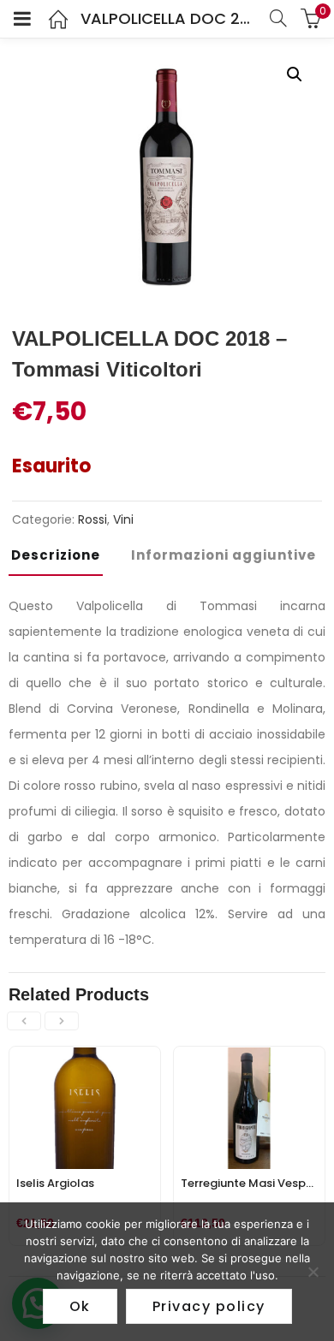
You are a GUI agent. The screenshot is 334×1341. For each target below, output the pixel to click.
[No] (312, 1271)
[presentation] (24, 1021)
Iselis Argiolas (55, 1183)
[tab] (62, 560)
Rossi (92, 519)
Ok (80, 1306)
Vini (123, 519)
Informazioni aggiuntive (223, 555)
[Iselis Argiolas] (84, 1056)
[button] (294, 74)
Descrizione (55, 555)
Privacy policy (208, 1306)
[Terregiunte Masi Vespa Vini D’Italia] (249, 1056)
